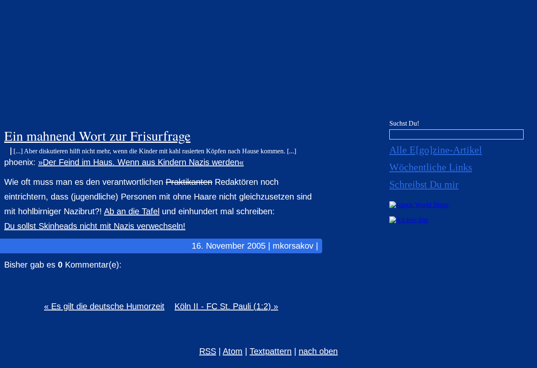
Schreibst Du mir (424, 184)
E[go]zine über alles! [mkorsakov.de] (268, 62)
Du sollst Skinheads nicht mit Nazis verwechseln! (94, 226)
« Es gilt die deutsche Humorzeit (104, 306)
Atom (232, 351)
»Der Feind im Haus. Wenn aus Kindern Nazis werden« (141, 162)
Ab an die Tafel (131, 211)
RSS (207, 351)
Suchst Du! (404, 123)
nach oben (318, 351)
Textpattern (271, 351)
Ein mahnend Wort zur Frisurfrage (97, 135)
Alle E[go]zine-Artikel (435, 150)
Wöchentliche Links (430, 167)
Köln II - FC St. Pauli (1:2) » (226, 306)
